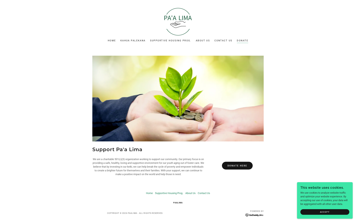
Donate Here (237, 165)
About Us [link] (203, 40)
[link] (178, 21)
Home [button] (149, 193)
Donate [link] (242, 40)
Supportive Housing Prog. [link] (170, 40)
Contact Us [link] (223, 40)
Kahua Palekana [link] (133, 40)
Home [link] (112, 40)
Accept (325, 212)
